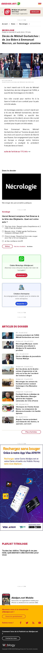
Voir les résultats (20, 246)
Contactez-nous (11, 638)
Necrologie (23, 24)
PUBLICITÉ (21, 20)
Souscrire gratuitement (13, 616)
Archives (30, 246)
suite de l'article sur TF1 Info (16, 152)
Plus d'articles (31, 432)
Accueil (5, 24)
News (13, 24)
